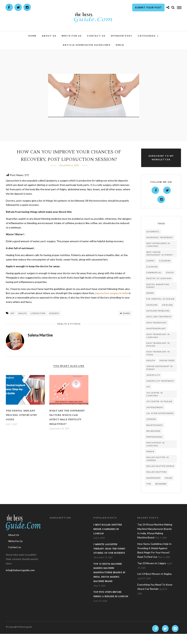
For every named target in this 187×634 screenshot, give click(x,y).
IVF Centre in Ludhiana (154, 394)
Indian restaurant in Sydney (159, 367)
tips (148, 484)
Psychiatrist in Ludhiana (155, 444)
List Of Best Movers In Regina (154, 573)
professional (154, 437)
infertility (153, 375)
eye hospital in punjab (160, 299)
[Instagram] (27, 7)
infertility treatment (160, 381)
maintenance (154, 425)
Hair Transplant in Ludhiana (158, 335)
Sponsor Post (121, 35)
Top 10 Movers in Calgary (151, 563)
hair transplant (156, 323)
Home (32, 35)
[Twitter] (167, 190)
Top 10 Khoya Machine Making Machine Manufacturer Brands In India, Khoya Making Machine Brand (109, 573)
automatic (152, 232)
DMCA (120, 44)
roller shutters (156, 472)
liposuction (38, 313)
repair (150, 452)
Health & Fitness (69, 324)
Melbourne (153, 431)
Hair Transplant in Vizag (158, 353)
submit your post (148, 7)
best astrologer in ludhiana (158, 244)
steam (168, 478)
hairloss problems (157, 311)
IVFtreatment (154, 407)
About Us (49, 35)
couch (170, 273)
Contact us (96, 35)
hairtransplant (156, 329)
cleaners (165, 261)
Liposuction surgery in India (111, 293)
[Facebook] (155, 190)
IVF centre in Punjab (159, 401)
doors (150, 293)
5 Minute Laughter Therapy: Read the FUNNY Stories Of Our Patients (109, 548)
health (22, 313)
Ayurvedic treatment (159, 237)
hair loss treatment (159, 317)
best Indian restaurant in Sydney (159, 253)
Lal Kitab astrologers (160, 413)
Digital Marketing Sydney (157, 285)
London (151, 419)
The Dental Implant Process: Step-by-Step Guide (21, 415)
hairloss (167, 305)
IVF (148, 387)
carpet (150, 261)
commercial (154, 273)
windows (160, 484)
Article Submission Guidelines (86, 44)
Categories (147, 35)
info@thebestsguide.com (20, 570)
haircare (152, 305)
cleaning (152, 267)
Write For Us (72, 35)
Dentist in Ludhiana (158, 278)
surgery (54, 313)
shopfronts (153, 478)
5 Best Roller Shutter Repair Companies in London (108, 529)
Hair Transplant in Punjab (158, 344)
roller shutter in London (157, 458)
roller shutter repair (160, 466)
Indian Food (167, 360)
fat (12, 313)
